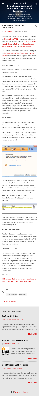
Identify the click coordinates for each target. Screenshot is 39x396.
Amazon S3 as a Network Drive (15, 340)
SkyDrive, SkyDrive (10, 316)
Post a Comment (9, 302)
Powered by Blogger (21, 392)
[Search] (36, 4)
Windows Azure (25, 47)
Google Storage (28, 44)
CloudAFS (22, 294)
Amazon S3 (28, 41)
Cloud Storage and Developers (15, 365)
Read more (32, 334)
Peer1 (15, 47)
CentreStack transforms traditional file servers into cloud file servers (19, 7)
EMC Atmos (18, 44)
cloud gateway (12, 294)
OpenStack (23, 53)
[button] (36, 26)
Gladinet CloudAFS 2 (11, 39)
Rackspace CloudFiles (11, 53)
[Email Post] (7, 290)
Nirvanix (9, 47)
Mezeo (4, 47)
